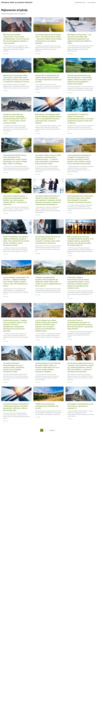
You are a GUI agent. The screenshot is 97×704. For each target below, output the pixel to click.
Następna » (52, 430)
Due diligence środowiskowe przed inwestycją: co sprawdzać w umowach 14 (80, 406)
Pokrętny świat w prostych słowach (16, 2)
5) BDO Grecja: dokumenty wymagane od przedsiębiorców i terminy (47, 406)
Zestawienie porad (80, 2)
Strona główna (91, 2)
